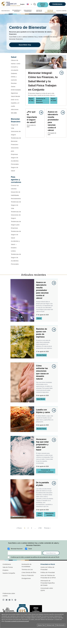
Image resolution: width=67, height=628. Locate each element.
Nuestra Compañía (9, 573)
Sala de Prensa (8, 567)
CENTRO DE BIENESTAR (50, 11)
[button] (29, 4)
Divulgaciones (26, 578)
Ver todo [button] (14, 113)
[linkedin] (7, 600)
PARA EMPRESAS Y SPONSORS (16, 11)
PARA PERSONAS (5, 10)
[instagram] (4, 600)
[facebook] (9, 600)
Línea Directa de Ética (29, 572)
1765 (40, 528)
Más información (60, 625)
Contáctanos (57, 4)
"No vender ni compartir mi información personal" (17, 621)
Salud (30, 548)
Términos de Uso (27, 569)
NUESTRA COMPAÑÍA (61, 10)
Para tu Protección (28, 575)
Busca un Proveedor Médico (42, 5)
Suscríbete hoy (25, 45)
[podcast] (15, 600)
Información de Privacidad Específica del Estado (48, 583)
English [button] (22, 4)
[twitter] (12, 600)
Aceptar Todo (41, 625)
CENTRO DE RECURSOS (39, 11)
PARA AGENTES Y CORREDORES (28, 11)
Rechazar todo (50, 625)
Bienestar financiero (16, 548)
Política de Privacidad (48, 572)
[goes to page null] (60, 73)
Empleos (5, 570)
